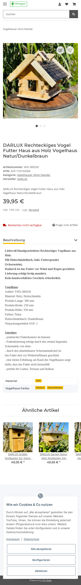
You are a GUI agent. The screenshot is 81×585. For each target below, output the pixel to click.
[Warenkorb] (74, 4)
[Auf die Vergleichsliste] (60, 50)
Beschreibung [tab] (14, 240)
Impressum (13, 539)
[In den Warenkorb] (6, 41)
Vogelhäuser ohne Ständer (33, 175)
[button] (59, 4)
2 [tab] (40, 126)
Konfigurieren (41, 560)
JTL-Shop (46, 580)
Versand (34, 210)
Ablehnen (41, 570)
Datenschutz (31, 539)
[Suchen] (73, 14)
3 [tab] (44, 126)
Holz (38, 380)
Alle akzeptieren (41, 549)
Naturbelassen (55, 387)
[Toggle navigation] (5, 2)
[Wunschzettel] (66, 4)
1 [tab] (37, 126)
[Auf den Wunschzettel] (70, 50)
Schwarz (40, 387)
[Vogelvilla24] (19, 4)
